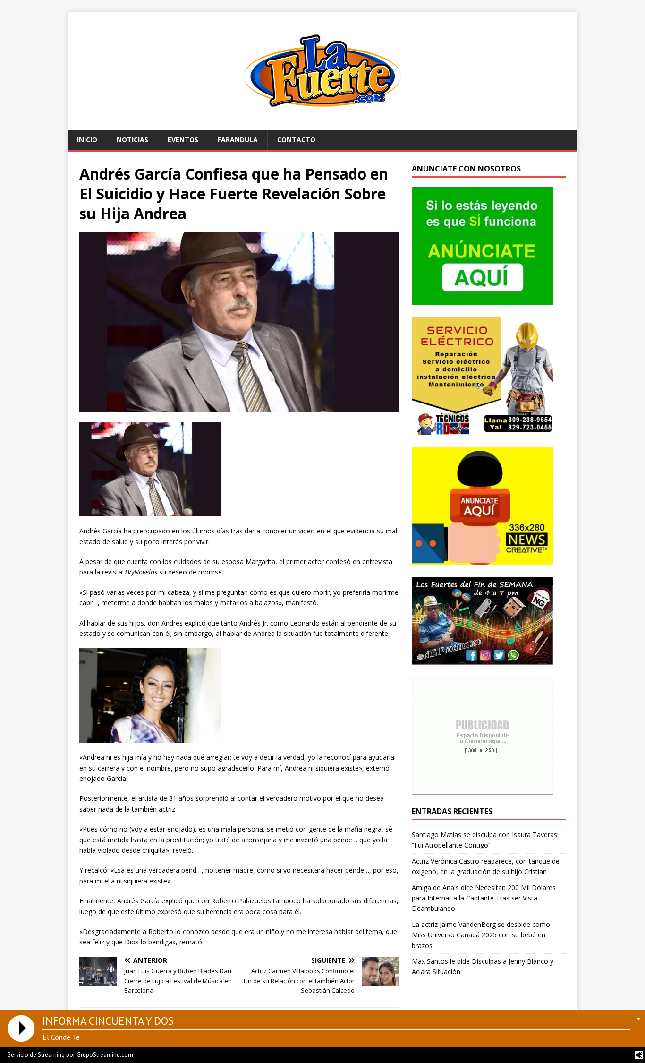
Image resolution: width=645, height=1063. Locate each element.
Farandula (238, 139)
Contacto (296, 139)
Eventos (183, 139)
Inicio (87, 139)
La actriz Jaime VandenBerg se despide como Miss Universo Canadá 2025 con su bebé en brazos (481, 935)
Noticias (132, 139)
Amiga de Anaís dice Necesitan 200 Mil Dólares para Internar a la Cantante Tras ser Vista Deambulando (484, 898)
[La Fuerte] (322, 124)
